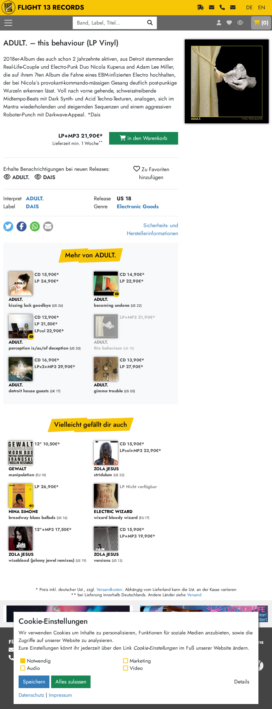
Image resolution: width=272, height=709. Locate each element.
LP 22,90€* (132, 281)
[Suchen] (150, 23)
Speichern (34, 681)
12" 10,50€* (47, 444)
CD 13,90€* (132, 360)
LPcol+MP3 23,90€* (140, 450)
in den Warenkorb (146, 138)
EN (261, 7)
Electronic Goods (138, 206)
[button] (8, 226)
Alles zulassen (70, 681)
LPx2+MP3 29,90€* (54, 366)
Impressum (60, 695)
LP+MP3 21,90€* (137, 317)
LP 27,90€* (131, 366)
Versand (194, 595)
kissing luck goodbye (30, 302)
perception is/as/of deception (38, 345)
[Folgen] (240, 23)
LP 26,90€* (46, 486)
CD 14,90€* (132, 274)
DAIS (32, 206)
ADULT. (35, 198)
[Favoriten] (229, 23)
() (264, 23)
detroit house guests (29, 388)
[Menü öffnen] (8, 23)
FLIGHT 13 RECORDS (51, 7)
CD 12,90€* (46, 317)
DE (249, 7)
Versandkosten (109, 589)
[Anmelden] (219, 23)
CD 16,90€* (46, 360)
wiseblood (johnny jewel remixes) (41, 557)
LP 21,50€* (46, 324)
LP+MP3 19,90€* (137, 536)
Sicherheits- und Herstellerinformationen (152, 229)
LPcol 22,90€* (49, 331)
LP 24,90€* (46, 281)
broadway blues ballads (32, 515)
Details (241, 681)
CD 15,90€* (46, 274)
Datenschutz (31, 695)
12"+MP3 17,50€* (53, 529)
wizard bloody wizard (116, 515)
